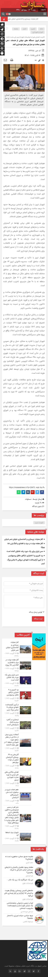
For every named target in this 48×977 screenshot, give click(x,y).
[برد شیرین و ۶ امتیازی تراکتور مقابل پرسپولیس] (17, 695)
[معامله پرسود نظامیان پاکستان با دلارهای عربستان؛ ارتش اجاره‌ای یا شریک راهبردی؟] (24, 872)
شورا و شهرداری (37, 32)
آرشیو (33, 28)
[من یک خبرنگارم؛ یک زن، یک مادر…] (24, 883)
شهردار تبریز (39, 522)
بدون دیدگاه (37, 506)
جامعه (16, 28)
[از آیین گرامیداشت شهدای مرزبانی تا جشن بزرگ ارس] (17, 710)
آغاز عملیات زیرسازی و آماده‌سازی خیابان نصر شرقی (24, 19)
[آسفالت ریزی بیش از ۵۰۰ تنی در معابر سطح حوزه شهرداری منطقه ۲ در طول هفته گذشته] (17, 743)
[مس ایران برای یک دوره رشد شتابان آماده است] (17, 680)
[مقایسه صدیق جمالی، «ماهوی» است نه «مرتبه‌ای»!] (24, 860)
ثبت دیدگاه (38, 618)
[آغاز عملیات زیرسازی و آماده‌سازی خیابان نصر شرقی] (17, 649)
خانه (41, 28)
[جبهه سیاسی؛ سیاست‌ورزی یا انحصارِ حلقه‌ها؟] (24, 919)
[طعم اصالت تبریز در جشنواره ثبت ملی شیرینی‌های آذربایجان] (17, 796)
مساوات (28, 499)
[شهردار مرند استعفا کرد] (17, 836)
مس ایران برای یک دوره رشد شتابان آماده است (25, 551)
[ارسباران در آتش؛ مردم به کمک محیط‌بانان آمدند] (17, 725)
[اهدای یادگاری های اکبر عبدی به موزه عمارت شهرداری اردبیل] (17, 779)
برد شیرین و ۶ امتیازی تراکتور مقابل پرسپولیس (25, 555)
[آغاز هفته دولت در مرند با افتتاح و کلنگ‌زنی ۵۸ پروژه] (17, 665)
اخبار (24, 28)
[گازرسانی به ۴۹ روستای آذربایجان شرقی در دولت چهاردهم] (17, 761)
